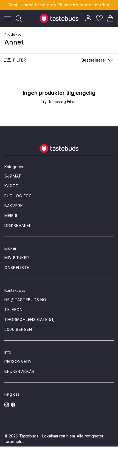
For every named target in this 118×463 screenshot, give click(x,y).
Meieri (10, 215)
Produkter (13, 34)
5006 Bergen (18, 329)
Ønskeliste (16, 267)
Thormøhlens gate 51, (29, 319)
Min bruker (16, 257)
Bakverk (13, 205)
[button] (96, 60)
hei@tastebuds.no (25, 299)
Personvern (18, 361)
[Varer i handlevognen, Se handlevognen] (110, 18)
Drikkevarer (18, 225)
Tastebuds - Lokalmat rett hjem (47, 436)
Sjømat (12, 176)
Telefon (13, 309)
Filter (19, 60)
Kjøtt (11, 186)
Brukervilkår (19, 371)
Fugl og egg (18, 195)
